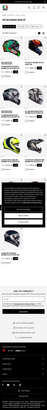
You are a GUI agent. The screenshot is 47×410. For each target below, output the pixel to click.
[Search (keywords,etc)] (28, 8)
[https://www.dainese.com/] (3, 350)
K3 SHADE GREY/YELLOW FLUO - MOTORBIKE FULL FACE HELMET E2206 (10, 254)
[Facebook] (2, 385)
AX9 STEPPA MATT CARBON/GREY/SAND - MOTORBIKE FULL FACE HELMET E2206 (35, 160)
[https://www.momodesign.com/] (20, 350)
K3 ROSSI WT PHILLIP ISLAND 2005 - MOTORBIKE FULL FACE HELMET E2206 (10, 160)
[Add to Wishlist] (21, 38)
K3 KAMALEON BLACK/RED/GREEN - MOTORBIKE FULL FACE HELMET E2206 (10, 67)
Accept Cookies (23, 222)
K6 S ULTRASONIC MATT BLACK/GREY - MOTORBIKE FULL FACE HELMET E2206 (34, 112)
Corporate (7, 369)
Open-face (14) (37, 26)
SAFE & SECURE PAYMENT (25, 323)
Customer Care (9, 359)
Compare (7, 76)
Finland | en (23, 396)
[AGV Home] (5, 7)
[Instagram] (20, 385)
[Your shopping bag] (38, 8)
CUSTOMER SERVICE (25, 337)
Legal (5, 374)
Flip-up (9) (23, 26)
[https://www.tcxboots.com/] (10, 351)
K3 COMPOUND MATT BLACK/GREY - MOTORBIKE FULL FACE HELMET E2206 (10, 116)
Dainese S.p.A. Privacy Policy (24, 304)
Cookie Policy (26, 203)
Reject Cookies (23, 215)
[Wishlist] (33, 8)
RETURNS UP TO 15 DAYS (25, 328)
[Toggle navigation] (43, 8)
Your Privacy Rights (23, 209)
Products (7, 364)
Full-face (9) (9, 26)
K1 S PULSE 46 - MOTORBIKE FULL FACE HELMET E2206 (34, 63)
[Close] (45, 1)
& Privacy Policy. (36, 203)
